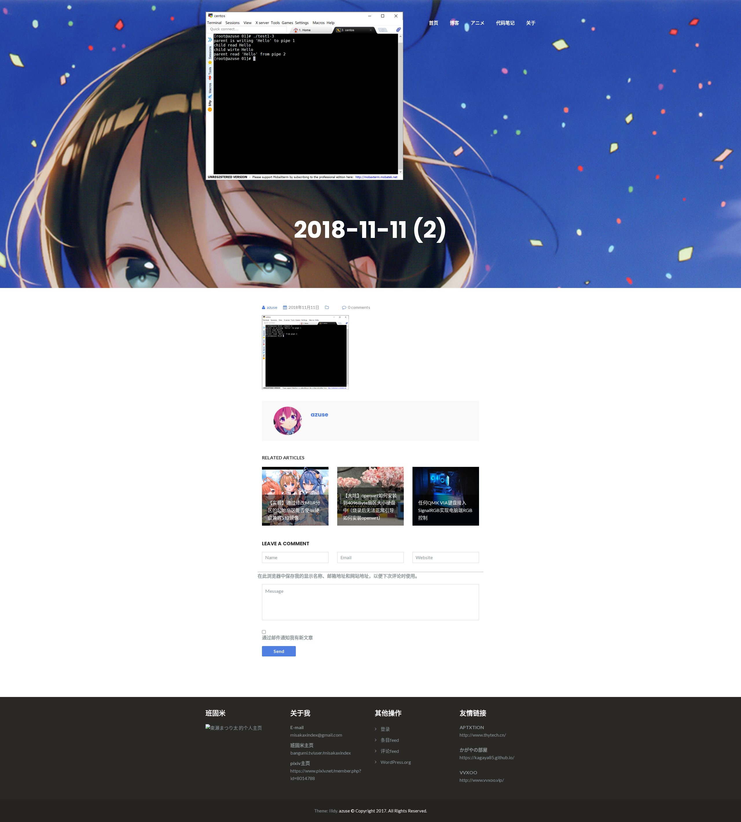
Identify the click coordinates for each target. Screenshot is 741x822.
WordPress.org (396, 762)
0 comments (359, 307)
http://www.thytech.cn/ (483, 734)
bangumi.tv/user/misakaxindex (320, 752)
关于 (530, 22)
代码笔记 (505, 22)
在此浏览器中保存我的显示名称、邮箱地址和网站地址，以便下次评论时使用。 (339, 576)
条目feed (390, 740)
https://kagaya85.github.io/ (487, 757)
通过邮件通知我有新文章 (287, 637)
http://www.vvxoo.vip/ (482, 780)
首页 (433, 22)
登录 (385, 729)
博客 (454, 22)
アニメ (478, 22)
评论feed (390, 751)
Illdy (333, 810)
